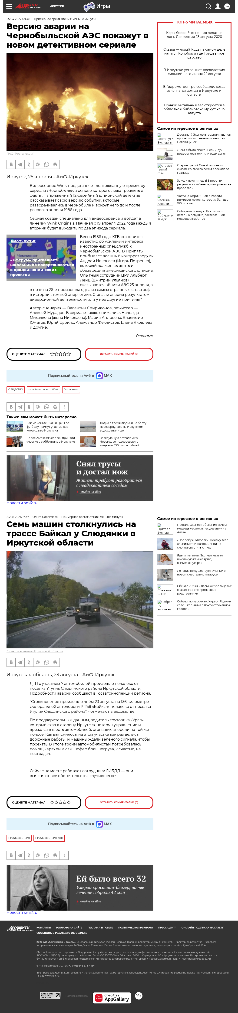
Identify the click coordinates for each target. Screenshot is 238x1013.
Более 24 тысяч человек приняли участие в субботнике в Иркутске (50, 439)
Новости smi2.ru (22, 503)
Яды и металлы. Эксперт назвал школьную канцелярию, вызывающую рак (200, 559)
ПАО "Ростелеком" (20, 153)
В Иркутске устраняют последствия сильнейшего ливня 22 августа (194, 72)
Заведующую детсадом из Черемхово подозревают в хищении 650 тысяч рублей (119, 441)
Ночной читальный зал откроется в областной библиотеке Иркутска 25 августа (194, 109)
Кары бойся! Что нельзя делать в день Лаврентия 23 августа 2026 (194, 35)
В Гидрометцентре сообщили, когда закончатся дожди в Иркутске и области (194, 91)
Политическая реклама (135, 927)
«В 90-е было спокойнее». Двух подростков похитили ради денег (201, 151)
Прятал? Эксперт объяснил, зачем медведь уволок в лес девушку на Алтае (202, 528)
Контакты (43, 927)
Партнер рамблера (77, 995)
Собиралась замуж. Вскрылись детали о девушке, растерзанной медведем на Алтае (201, 214)
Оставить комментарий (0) (119, 354)
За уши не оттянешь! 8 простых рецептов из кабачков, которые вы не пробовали (204, 184)
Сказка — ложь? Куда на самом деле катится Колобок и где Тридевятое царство (194, 53)
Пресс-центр (167, 927)
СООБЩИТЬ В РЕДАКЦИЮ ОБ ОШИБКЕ (61, 933)
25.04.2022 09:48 (18, 19)
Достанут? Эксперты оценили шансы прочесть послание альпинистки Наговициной (204, 138)
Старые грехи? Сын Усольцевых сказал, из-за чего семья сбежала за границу (203, 168)
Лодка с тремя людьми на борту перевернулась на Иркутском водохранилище (123, 426)
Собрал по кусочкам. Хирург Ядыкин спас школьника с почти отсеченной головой (204, 605)
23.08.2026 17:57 (18, 517)
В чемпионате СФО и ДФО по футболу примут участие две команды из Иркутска (47, 426)
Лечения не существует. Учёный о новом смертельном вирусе (201, 572)
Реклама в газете (100, 927)
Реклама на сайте (69, 927)
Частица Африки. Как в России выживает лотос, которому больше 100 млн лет (202, 199)
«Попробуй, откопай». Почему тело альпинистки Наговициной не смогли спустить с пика (202, 543)
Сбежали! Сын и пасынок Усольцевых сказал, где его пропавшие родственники (204, 589)
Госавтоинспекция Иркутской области (35, 651)
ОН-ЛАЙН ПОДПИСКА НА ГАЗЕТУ (203, 927)
